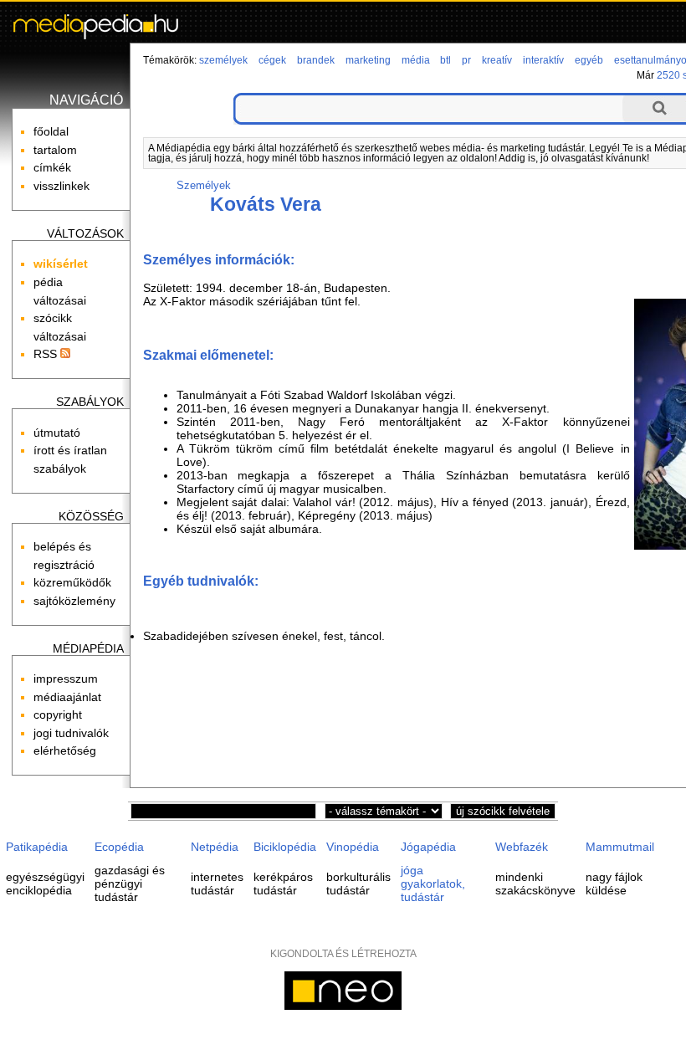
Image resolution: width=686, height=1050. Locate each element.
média (416, 60)
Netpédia (214, 846)
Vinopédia (352, 846)
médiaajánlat (67, 697)
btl (445, 60)
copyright (57, 714)
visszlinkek (61, 185)
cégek (272, 60)
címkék (52, 167)
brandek (316, 60)
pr (466, 60)
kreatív (497, 60)
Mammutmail (620, 846)
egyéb (589, 60)
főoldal (51, 131)
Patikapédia (37, 846)
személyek (223, 60)
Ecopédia (119, 846)
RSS (46, 354)
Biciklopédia (284, 846)
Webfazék (521, 846)
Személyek (204, 185)
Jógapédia (428, 846)
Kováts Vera (265, 204)
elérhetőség (64, 750)
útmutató (56, 432)
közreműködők (72, 582)
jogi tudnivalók (71, 733)
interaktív (543, 60)
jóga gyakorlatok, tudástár (433, 883)
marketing (368, 60)
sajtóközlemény (74, 600)
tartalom (55, 149)
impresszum (65, 678)
